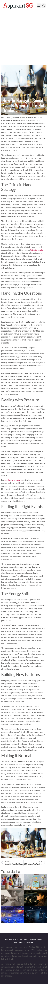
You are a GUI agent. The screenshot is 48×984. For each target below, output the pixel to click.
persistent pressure (13, 480)
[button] (39, 5)
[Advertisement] (24, 36)
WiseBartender (37, 250)
